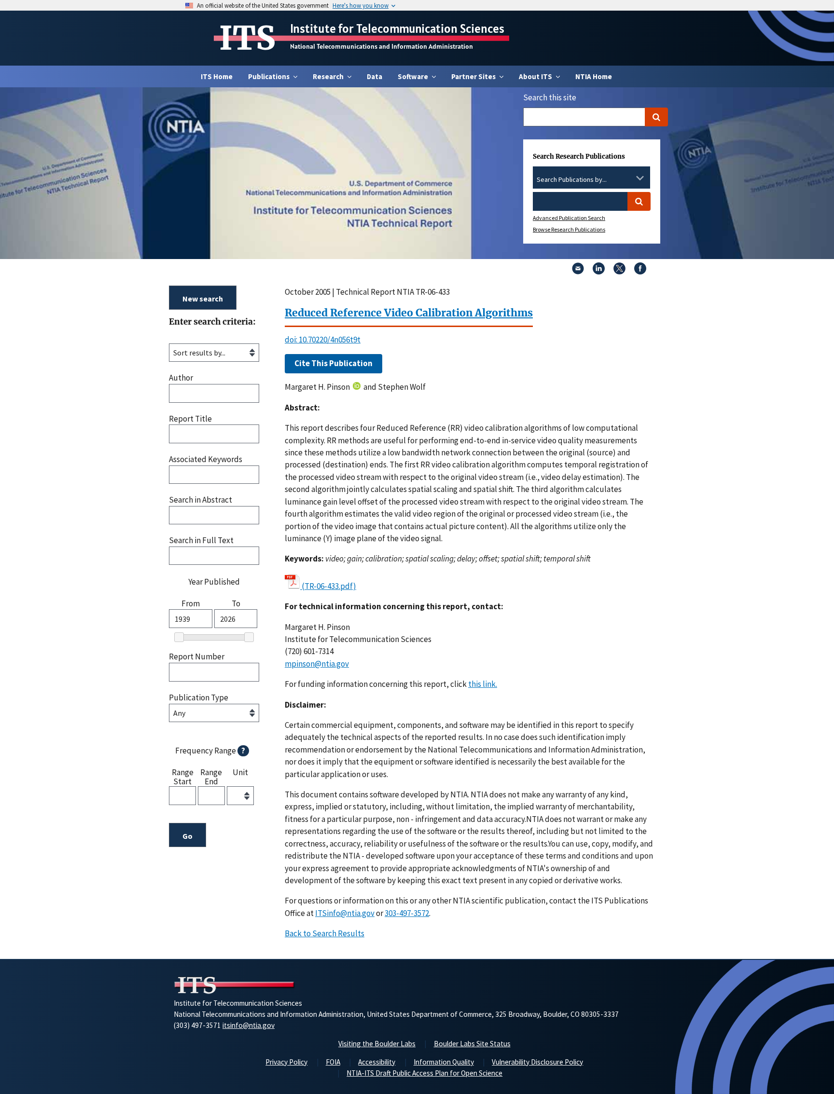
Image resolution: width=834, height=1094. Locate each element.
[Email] (578, 271)
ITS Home (217, 76)
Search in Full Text (201, 540)
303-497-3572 (407, 913)
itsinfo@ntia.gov (248, 1025)
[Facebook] (640, 271)
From (190, 603)
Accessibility (376, 1062)
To (236, 603)
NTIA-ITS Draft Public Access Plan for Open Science (424, 1073)
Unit (240, 773)
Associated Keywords (205, 459)
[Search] (656, 117)
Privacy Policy (286, 1062)
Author (181, 378)
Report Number (196, 656)
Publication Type (198, 697)
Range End (211, 776)
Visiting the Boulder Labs (377, 1043)
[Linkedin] (599, 271)
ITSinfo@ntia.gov (345, 913)
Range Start (183, 776)
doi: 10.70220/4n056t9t (323, 339)
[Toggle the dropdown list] (640, 178)
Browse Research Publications (569, 229)
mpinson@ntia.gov (317, 663)
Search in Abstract (200, 500)
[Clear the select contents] (627, 178)
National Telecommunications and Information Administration (381, 46)
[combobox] (591, 180)
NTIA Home (593, 76)
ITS (247, 38)
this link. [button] (482, 684)
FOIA (333, 1062)
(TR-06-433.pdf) (329, 586)
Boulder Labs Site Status (472, 1043)
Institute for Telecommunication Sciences (397, 28)
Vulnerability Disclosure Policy (537, 1062)
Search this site (549, 97)
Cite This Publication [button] (333, 363)
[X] (619, 271)
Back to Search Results (324, 933)
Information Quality (444, 1062)
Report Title (190, 419)
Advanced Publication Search (569, 217)
